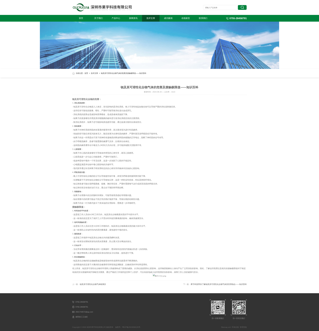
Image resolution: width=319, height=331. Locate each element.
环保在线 (235, 327)
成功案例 (168, 18)
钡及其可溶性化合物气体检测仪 (93, 284)
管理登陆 (243, 327)
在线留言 (185, 18)
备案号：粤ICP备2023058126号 (127, 327)
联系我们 (203, 18)
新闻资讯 (133, 18)
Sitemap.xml (226, 327)
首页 (81, 18)
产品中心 (116, 18)
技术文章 (151, 18)
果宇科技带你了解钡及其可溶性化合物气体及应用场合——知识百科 (219, 284)
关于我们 (98, 18)
